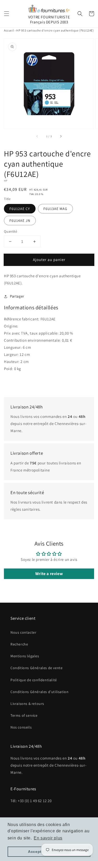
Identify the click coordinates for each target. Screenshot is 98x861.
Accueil (9, 30)
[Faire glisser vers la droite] (60, 136)
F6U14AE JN (19, 220)
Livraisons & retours (27, 703)
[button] (6, 13)
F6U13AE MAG (55, 208)
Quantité (10, 231)
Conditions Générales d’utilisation (39, 691)
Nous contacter (23, 632)
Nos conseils (21, 727)
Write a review (49, 573)
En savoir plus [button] (48, 838)
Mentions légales (24, 656)
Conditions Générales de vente (36, 667)
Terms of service (24, 715)
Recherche (19, 644)
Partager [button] (17, 296)
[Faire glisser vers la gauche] (37, 136)
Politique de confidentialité (33, 680)
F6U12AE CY (19, 208)
